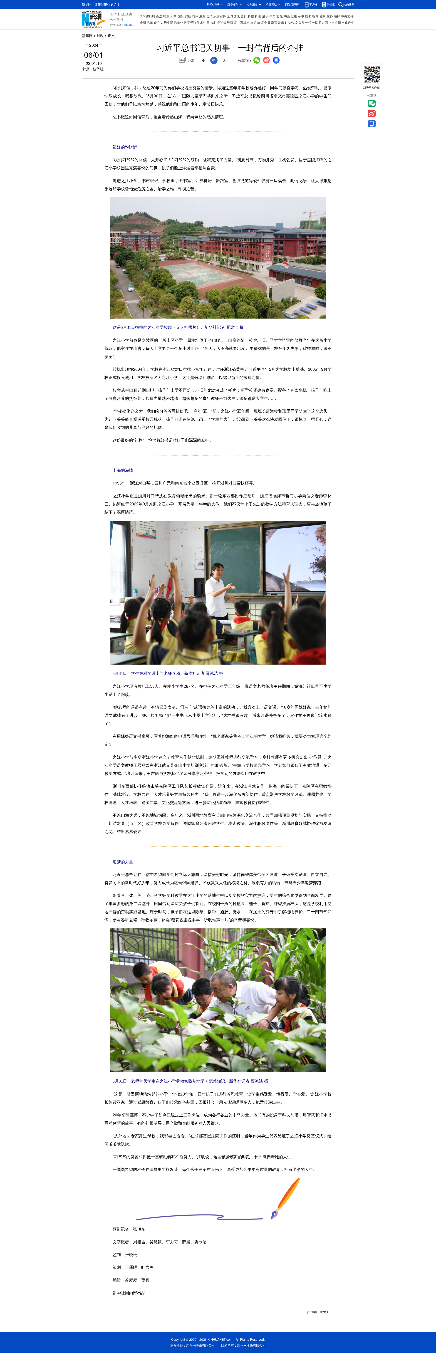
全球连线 (233, 16)
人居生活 (167, 22)
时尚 (288, 22)
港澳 (202, 16)
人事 (173, 16)
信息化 (178, 22)
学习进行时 (147, 16)
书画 (287, 16)
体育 (272, 16)
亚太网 (323, 22)
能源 (260, 22)
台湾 (209, 16)
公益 (301, 22)
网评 (195, 16)
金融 (143, 22)
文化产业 (348, 22)
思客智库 (219, 16)
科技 (251, 16)
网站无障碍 (292, 4)
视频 (315, 16)
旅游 (253, 22)
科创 (258, 16)
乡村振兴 (216, 22)
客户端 (313, 4)
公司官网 (116, 19)
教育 (243, 16)
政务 (330, 16)
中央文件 (347, 16)
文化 (279, 16)
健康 (294, 16)
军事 (301, 16)
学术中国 (203, 22)
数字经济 (190, 22)
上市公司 (334, 22)
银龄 (226, 22)
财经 (188, 16)
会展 (267, 22)
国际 (181, 16)
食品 (157, 22)
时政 (166, 16)
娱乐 (281, 22)
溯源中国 (236, 22)
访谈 (308, 16)
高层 (159, 16)
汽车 (150, 22)
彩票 (274, 22)
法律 (337, 16)
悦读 (294, 22)
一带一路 (311, 22)
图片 (323, 16)
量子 (265, 16)
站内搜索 (348, 4)
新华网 (87, 35)
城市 (246, 22)
